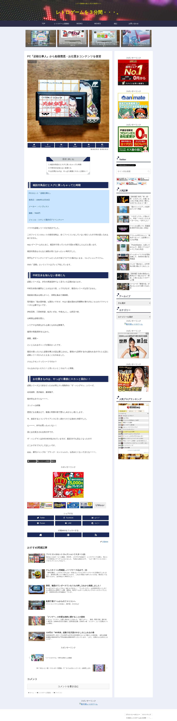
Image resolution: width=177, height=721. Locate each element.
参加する (146, 452)
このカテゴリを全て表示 (133, 450)
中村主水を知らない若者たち (60, 168)
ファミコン (32, 461)
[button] (148, 171)
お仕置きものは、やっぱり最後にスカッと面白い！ (69, 171)
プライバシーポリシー (133, 714)
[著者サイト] (40, 534)
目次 (64, 159)
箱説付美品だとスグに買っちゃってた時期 (65, 164)
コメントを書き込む (68, 686)
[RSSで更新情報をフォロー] (95, 534)
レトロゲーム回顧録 (44, 461)
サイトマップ (146, 714)
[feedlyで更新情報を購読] (68, 534)
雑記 (54, 461)
